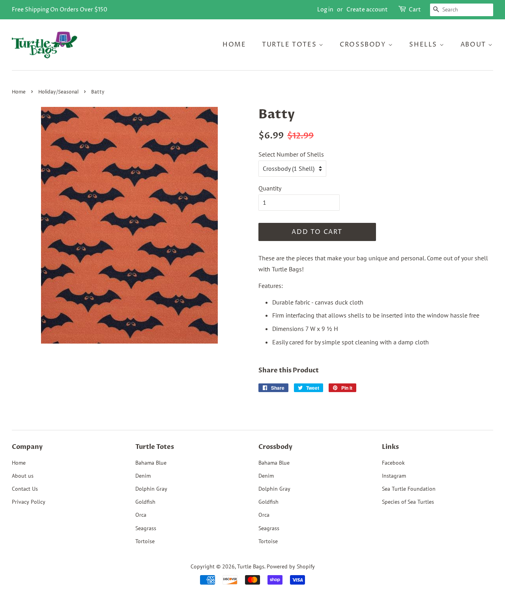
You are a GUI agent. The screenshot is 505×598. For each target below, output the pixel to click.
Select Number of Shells (291, 154)
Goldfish (145, 501)
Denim (143, 475)
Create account (367, 9)
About (474, 44)
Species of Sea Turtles (408, 501)
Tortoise (145, 541)
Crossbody (364, 44)
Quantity (269, 188)
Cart (415, 9)
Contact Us (25, 488)
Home (234, 44)
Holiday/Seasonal (58, 92)
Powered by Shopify (291, 566)
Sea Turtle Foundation (409, 488)
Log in (325, 9)
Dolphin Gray (151, 488)
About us (23, 475)
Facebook (393, 462)
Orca (140, 514)
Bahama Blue (150, 462)
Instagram (394, 475)
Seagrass (145, 528)
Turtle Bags (250, 566)
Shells (424, 44)
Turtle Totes (290, 44)
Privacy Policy (28, 501)
